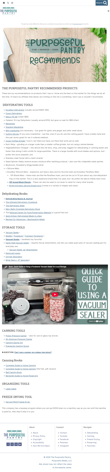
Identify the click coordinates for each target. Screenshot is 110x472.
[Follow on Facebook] (8, 444)
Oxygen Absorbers (14, 257)
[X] (8, 3)
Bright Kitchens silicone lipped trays (25, 186)
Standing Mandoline (14, 127)
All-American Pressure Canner (19, 339)
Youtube (63, 436)
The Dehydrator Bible (15, 206)
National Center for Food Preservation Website (30, 212)
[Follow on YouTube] (20, 444)
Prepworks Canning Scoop (17, 346)
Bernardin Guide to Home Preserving (22, 376)
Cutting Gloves (12, 134)
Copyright (37, 439)
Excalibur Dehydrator (15, 110)
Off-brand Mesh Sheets (20, 182)
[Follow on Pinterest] (12, 444)
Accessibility (38, 442)
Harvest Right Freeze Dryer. (18, 402)
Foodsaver (18, 236)
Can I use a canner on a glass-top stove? (33, 352)
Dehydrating (92, 433)
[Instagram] (12, 3)
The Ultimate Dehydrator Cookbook (21, 202)
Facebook (64, 439)
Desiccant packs (13, 253)
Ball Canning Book (14, 372)
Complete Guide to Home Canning (21, 365)
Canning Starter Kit (14, 343)
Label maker (11, 389)
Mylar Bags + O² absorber (17, 260)
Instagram (64, 446)
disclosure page (78, 24)
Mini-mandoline (13, 130)
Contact (63, 433)
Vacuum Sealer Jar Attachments (23, 250)
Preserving (92, 442)
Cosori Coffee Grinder (15, 141)
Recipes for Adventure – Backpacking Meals (25, 219)
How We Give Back (41, 446)
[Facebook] (4, 3)
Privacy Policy (39, 436)
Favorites (91, 446)
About (35, 433)
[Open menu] (108, 11)
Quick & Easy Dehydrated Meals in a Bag (24, 216)
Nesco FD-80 (12, 117)
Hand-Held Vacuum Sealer (17, 243)
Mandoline (10, 124)
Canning (90, 436)
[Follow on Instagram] (16, 444)
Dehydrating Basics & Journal (19, 199)
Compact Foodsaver (34, 236)
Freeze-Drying (93, 439)
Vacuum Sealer (12, 232)
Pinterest (64, 442)
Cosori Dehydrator (14, 113)
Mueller (9, 236)
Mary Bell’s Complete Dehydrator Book (23, 209)
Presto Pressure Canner (16, 336)
